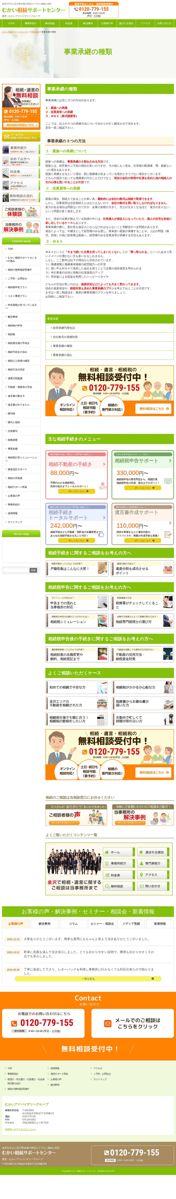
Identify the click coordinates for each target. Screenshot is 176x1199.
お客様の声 (14, 495)
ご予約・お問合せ (17, 278)
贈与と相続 (14, 422)
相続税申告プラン (17, 287)
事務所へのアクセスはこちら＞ (20, 1129)
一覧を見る (88, 978)
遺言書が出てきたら (19, 404)
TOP (12, 249)
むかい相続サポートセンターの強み (21, 259)
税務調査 (13, 440)
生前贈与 (13, 431)
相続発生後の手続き (19, 343)
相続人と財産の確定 (19, 360)
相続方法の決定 (16, 369)
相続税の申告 (15, 325)
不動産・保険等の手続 (20, 387)
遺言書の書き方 (16, 396)
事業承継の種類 (62, 345)
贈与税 (11, 413)
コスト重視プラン (17, 296)
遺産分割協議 (15, 378)
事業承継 (13, 448)
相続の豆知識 (15, 478)
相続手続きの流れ (17, 352)
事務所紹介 (14, 504)
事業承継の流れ (62, 355)
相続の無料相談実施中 (20, 269)
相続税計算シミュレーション (21, 459)
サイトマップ (15, 522)
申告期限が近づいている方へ (21, 306)
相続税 (11, 334)
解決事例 (13, 316)
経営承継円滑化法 (64, 327)
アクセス (98, 1068)
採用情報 (13, 513)
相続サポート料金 (17, 487)
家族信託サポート (17, 469)
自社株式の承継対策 (65, 336)
